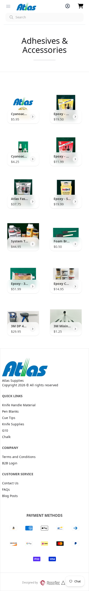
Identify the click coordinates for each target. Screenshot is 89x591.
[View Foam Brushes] (75, 244)
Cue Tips (8, 418)
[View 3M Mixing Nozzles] (75, 329)
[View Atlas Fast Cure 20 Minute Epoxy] (32, 201)
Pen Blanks (10, 411)
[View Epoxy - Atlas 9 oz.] (75, 116)
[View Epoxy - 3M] (32, 286)
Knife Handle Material (19, 405)
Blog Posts (10, 496)
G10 (5, 430)
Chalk (6, 437)
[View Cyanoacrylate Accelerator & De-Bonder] (32, 159)
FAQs (6, 489)
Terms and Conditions (19, 457)
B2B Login (9, 463)
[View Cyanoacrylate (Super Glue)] (32, 116)
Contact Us (10, 483)
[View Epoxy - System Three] (75, 201)
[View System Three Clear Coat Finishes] (32, 244)
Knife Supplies (13, 424)
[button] (44, 17)
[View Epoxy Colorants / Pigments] (75, 286)
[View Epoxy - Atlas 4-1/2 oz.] (75, 159)
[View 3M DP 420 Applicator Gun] (32, 329)
